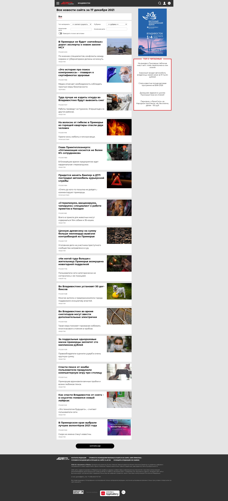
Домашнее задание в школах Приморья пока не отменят (152, 94)
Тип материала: (64, 24)
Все (60, 16)
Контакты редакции (78, 458)
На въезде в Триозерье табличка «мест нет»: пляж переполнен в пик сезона (152, 65)
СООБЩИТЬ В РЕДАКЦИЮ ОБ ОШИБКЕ (126, 460)
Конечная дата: (99, 29)
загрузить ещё (95, 446)
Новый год (62, 278)
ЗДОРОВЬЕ (61, 89)
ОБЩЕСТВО (62, 61)
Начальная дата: (62, 29)
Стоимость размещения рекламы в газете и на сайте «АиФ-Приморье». (115, 458)
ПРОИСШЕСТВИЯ (63, 139)
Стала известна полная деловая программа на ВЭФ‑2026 (152, 84)
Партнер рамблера (91, 492)
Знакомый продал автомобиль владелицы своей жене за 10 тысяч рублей (152, 75)
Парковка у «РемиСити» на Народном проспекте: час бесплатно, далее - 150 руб (152, 103)
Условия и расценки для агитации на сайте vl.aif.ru (91, 460)
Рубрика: (97, 24)
